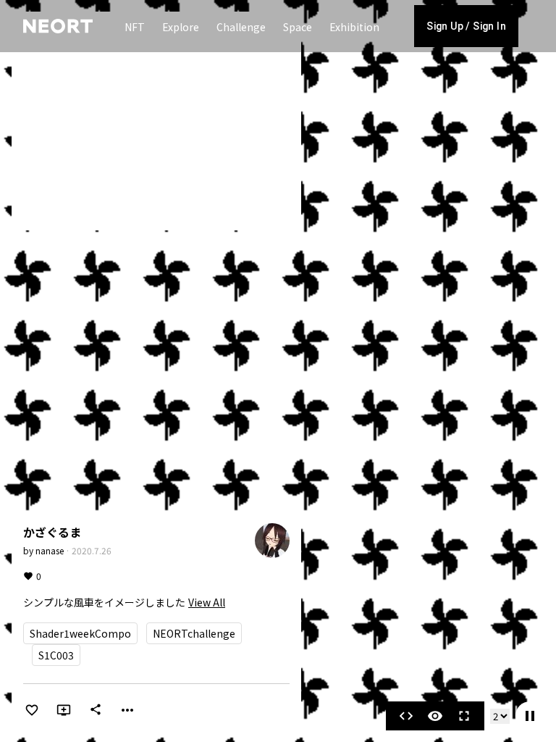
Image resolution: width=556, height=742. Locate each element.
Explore (180, 27)
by (43, 550)
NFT (135, 27)
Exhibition (354, 27)
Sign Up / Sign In (466, 26)
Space (297, 27)
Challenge (241, 27)
